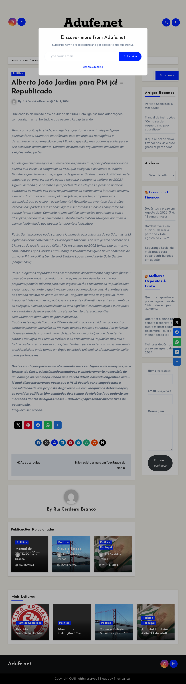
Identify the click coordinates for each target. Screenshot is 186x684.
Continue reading (93, 67)
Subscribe (130, 56)
